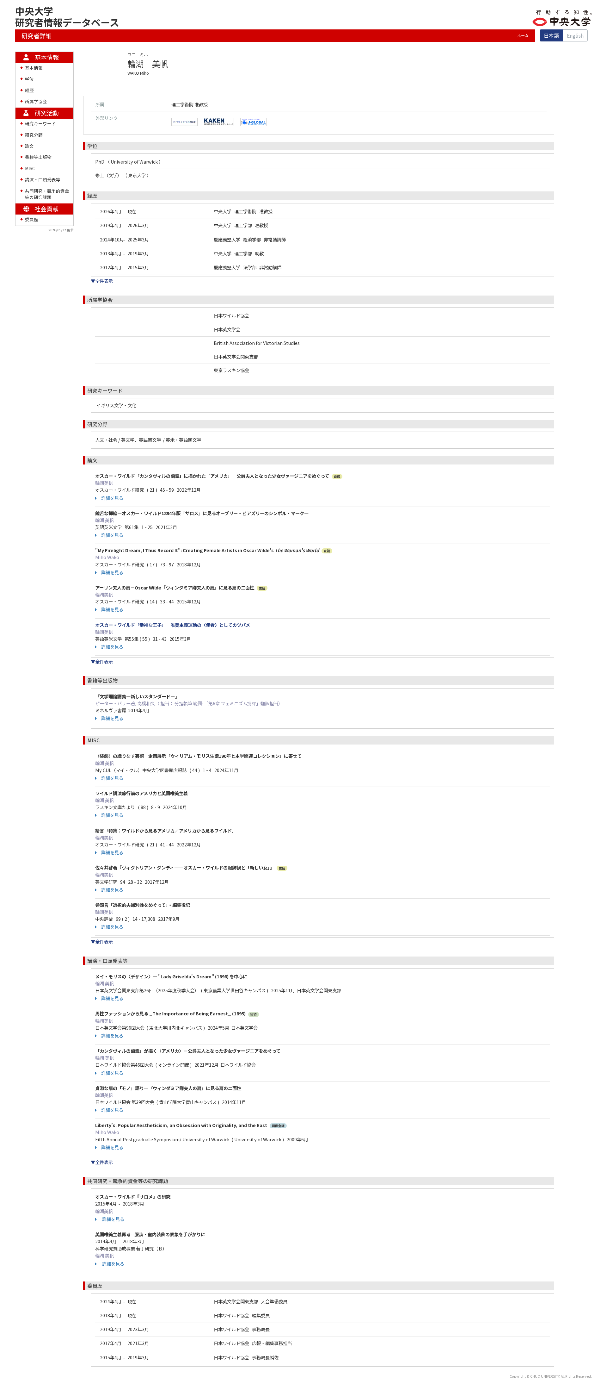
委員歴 (31, 219)
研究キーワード (40, 123)
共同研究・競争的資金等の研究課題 (47, 194)
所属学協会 (36, 101)
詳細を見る (112, 498)
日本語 (551, 35)
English (575, 35)
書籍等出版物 (38, 157)
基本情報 (34, 68)
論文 (29, 146)
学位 (29, 79)
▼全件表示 (102, 280)
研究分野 (34, 135)
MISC (30, 168)
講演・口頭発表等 (42, 179)
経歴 (29, 90)
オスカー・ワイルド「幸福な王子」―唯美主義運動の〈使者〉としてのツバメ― (174, 624)
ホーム (523, 35)
